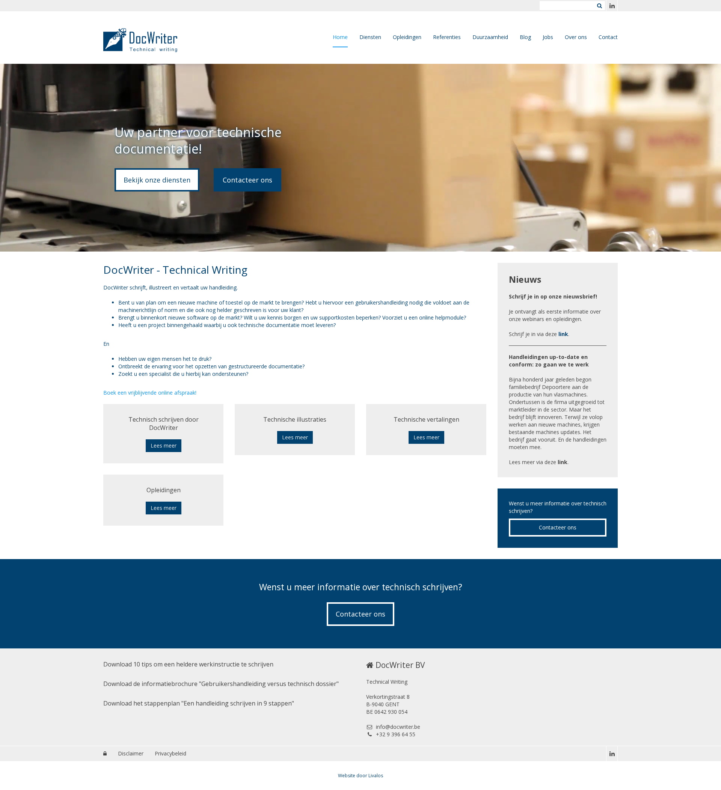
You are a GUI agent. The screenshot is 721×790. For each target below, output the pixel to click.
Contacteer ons (247, 179)
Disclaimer (130, 753)
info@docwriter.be (398, 726)
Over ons (576, 37)
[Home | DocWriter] (152, 37)
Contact (608, 37)
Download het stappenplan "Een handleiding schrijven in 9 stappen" (198, 703)
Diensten (370, 37)
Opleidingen (407, 37)
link (563, 334)
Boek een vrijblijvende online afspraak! (149, 392)
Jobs (548, 37)
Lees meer (163, 445)
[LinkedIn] (611, 5)
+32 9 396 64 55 (395, 734)
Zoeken (599, 5)
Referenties (447, 37)
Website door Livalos (360, 775)
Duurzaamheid (490, 37)
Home (340, 37)
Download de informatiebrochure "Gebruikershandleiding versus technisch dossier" (221, 684)
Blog (525, 37)
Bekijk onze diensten (157, 179)
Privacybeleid (170, 753)
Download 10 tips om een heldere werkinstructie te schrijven (188, 664)
